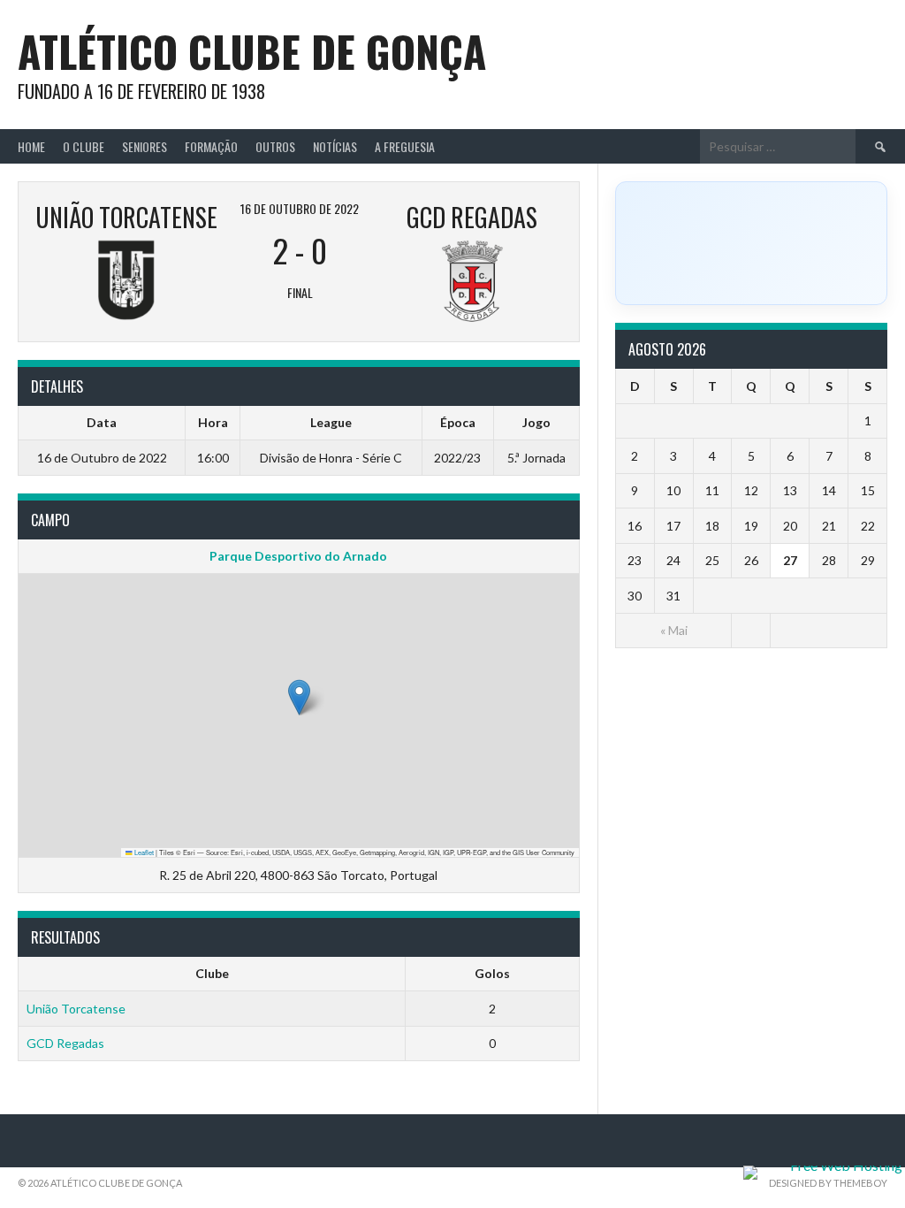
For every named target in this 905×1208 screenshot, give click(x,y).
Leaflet (143, 852)
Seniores (144, 146)
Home (31, 146)
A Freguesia (405, 146)
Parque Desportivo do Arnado (298, 555)
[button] (299, 697)
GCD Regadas (65, 1043)
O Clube (83, 146)
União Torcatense (76, 1008)
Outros (275, 146)
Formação (211, 146)
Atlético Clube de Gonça (252, 50)
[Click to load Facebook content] (751, 243)
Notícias (335, 146)
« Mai (674, 630)
